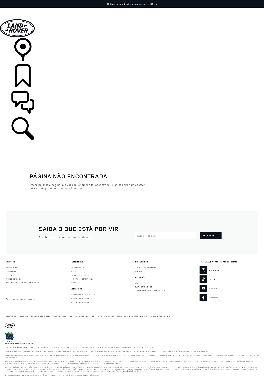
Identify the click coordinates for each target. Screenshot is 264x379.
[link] (132, 51)
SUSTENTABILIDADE (143, 287)
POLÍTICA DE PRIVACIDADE (102, 316)
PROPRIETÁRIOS (77, 267)
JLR (136, 283)
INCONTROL (76, 271)
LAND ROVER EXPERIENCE (146, 267)
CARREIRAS (23, 316)
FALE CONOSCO (59, 316)
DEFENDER (11, 275)
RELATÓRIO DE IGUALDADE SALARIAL (151, 290)
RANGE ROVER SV (13, 279)
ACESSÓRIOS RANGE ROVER (83, 294)
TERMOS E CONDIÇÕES (40, 316)
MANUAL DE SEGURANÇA (160, 316)
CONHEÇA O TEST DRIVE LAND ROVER (22, 282)
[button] (132, 9)
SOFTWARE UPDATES (80, 275)
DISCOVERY (11, 271)
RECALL (74, 282)
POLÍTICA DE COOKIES (78, 316)
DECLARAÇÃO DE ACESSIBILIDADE (132, 316)
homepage (45, 188)
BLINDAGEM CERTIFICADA (82, 279)
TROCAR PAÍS (10, 316)
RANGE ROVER (12, 267)
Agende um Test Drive (145, 3)
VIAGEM (138, 271)
